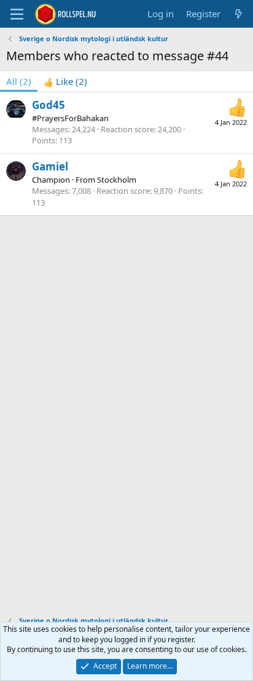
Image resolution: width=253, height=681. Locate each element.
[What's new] (239, 13)
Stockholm (116, 179)
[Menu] (16, 14)
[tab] (65, 81)
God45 (48, 105)
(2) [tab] (18, 81)
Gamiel (50, 166)
